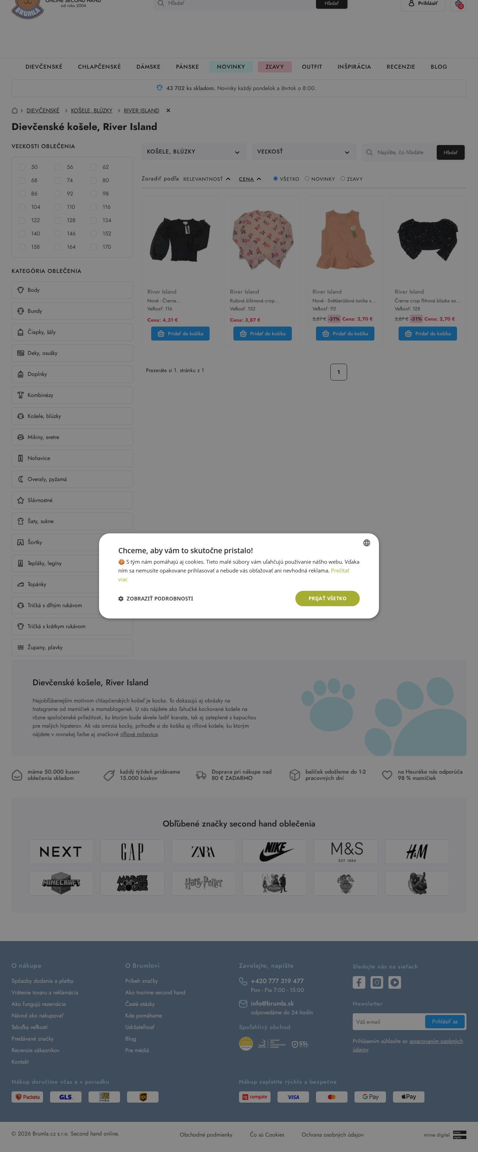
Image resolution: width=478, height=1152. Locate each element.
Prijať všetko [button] (327, 598)
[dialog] (239, 576)
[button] (155, 598)
